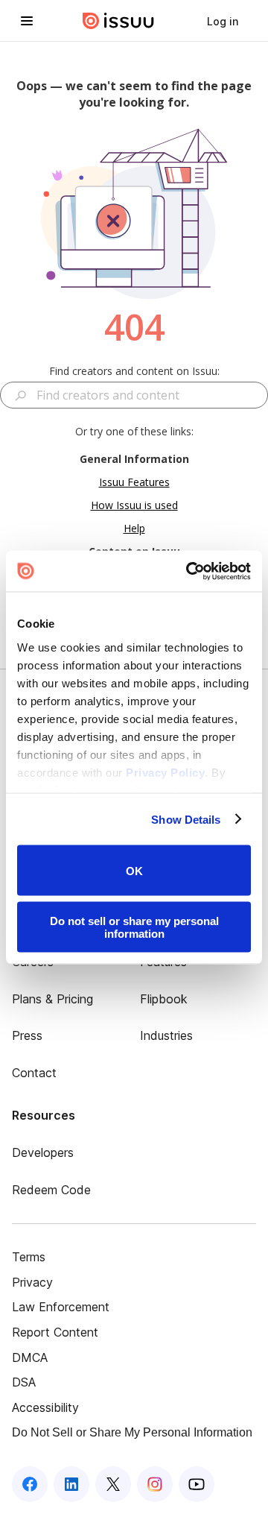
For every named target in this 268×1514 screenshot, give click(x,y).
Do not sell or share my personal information (134, 926)
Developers (43, 1152)
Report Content (55, 1332)
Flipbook (164, 998)
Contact (34, 1072)
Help (134, 528)
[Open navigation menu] (27, 21)
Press (27, 1035)
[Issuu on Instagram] (155, 1484)
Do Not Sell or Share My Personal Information (132, 1432)
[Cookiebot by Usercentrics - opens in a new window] (189, 571)
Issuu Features (134, 482)
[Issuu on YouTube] (196, 1484)
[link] (222, 21)
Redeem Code (51, 1189)
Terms (28, 1256)
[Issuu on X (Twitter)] (113, 1484)
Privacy (32, 1282)
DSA (24, 1382)
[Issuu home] (118, 21)
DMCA (30, 1357)
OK (134, 870)
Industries (166, 1035)
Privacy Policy (165, 772)
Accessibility (45, 1407)
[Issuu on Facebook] (30, 1484)
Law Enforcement (60, 1306)
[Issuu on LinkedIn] (71, 1484)
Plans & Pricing (52, 998)
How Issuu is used (134, 505)
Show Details (185, 819)
